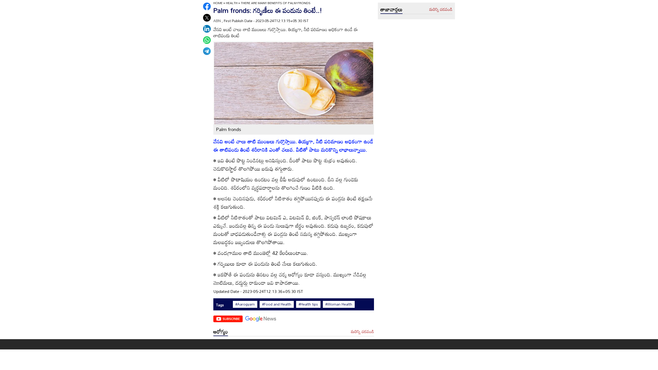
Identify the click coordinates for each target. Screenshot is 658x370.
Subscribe (231, 319)
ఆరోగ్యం (220, 331)
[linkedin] (207, 29)
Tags (220, 305)
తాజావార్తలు (391, 9)
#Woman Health (338, 304)
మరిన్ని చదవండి (362, 331)
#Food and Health (276, 304)
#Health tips (308, 304)
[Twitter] (207, 18)
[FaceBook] (207, 6)
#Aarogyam (245, 304)
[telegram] (207, 51)
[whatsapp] (207, 40)
